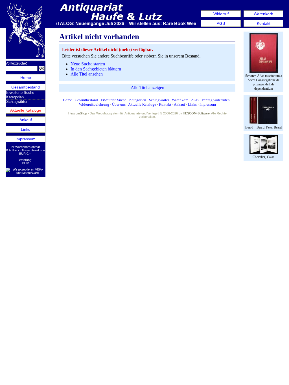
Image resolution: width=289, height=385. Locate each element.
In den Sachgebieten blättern (96, 69)
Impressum (26, 139)
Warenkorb (263, 14)
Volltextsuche (16, 63)
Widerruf (221, 14)
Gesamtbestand (25, 87)
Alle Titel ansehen (87, 74)
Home (25, 77)
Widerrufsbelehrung (94, 104)
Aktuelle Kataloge (25, 110)
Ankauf (25, 120)
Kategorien (15, 97)
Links (25, 129)
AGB (221, 23)
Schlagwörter (16, 101)
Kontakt (263, 23)
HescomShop (77, 113)
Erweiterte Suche (20, 92)
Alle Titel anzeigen (147, 87)
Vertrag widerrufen (216, 100)
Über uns (119, 104)
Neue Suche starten (88, 63)
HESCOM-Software (196, 113)
